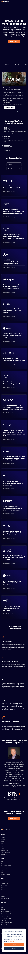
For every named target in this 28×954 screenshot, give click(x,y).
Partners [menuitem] (3, 889)
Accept (14, 944)
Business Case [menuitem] (4, 850)
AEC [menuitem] (2, 863)
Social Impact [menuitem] (4, 885)
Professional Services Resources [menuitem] (6, 919)
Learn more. (11, 941)
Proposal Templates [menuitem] (5, 916)
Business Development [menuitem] (6, 874)
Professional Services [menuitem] (6, 865)
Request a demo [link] (14, 41)
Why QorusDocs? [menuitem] (5, 898)
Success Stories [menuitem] (4, 883)
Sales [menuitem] (2, 872)
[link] (5, 1)
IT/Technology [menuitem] (4, 868)
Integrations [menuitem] (4, 854)
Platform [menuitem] (3, 837)
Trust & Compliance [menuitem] (5, 852)
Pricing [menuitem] (2, 841)
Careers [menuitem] (3, 896)
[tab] (9, 111)
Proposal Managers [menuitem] (5, 870)
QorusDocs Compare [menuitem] (6, 924)
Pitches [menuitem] (2, 848)
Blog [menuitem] (2, 907)
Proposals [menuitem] (3, 846)
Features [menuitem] (3, 839)
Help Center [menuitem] (4, 909)
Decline (14, 948)
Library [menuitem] (2, 905)
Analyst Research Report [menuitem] (6, 922)
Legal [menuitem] (2, 861)
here (22, 937)
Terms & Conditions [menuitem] (5, 894)
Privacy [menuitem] (2, 892)
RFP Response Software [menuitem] (6, 843)
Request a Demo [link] (14, 818)
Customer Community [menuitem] (6, 914)
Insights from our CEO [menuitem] (6, 911)
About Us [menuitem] (3, 881)
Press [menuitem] (2, 887)
